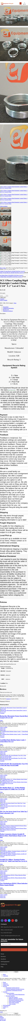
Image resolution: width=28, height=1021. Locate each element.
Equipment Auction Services (12, 987)
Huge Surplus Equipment (15, 1001)
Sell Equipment (5, 961)
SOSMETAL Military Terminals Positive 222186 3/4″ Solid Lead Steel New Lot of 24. (13, 860)
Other (4, 268)
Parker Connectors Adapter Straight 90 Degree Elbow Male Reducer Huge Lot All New (13, 835)
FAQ (2, 966)
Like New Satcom (13, 997)
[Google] (16, 920)
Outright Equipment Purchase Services (15, 989)
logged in (8, 698)
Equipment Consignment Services (14, 990)
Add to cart (3, 297)
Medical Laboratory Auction (15, 998)
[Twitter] (9, 920)
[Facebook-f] (2, 920)
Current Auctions (10, 993)
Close (1, 1012)
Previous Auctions (10, 995)
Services (3, 956)
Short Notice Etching (14, 1002)
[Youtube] (12, 920)
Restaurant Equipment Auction (16, 1000)
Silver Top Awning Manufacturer (17, 994)
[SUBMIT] (14, 949)
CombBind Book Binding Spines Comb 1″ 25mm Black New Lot (13, 740)
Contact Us (4, 964)
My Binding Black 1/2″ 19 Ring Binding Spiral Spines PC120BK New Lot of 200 (12, 788)
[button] (21, 3)
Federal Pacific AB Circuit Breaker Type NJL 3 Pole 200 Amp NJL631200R (14, 764)
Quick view (3, 730)
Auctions (3, 959)
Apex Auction (12, 1004)
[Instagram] (5, 920)
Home (1, 268)
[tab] (15, 307)
